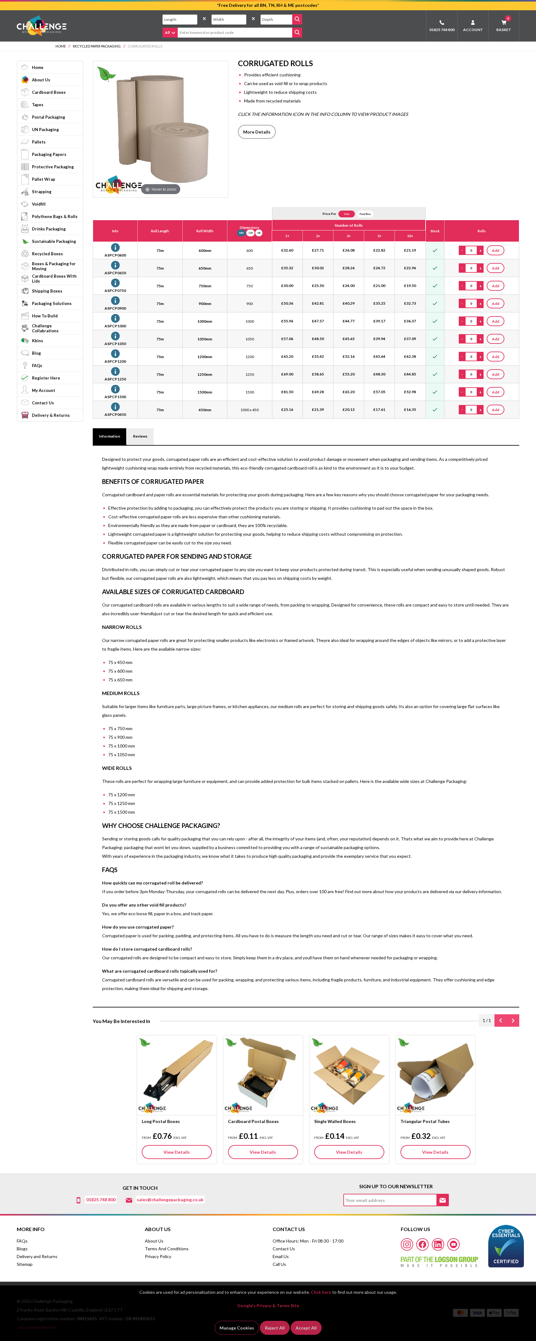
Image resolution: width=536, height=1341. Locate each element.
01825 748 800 (441, 29)
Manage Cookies (237, 1327)
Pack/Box (365, 214)
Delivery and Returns (37, 1256)
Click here (321, 1292)
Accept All (306, 1327)
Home (61, 46)
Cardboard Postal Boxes (253, 1121)
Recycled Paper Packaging (97, 46)
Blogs (22, 1248)
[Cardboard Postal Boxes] (263, 1074)
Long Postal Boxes (161, 1121)
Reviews (140, 436)
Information (109, 436)
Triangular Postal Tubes (425, 1121)
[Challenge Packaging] (41, 25)
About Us (154, 1240)
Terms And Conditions (167, 1248)
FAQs (22, 1240)
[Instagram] (407, 1244)
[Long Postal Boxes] (177, 1074)
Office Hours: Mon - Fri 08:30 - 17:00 (308, 1240)
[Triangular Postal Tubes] (435, 1074)
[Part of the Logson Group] (439, 1259)
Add (495, 250)
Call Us (279, 1264)
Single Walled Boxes (335, 1121)
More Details (256, 131)
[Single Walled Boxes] (349, 1074)
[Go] (297, 19)
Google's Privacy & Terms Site (268, 1305)
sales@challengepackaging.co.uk (170, 1199)
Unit (346, 214)
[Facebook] (422, 1244)
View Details (176, 1152)
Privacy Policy (158, 1256)
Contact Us (284, 1248)
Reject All (275, 1327)
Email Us (281, 1256)
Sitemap (25, 1264)
